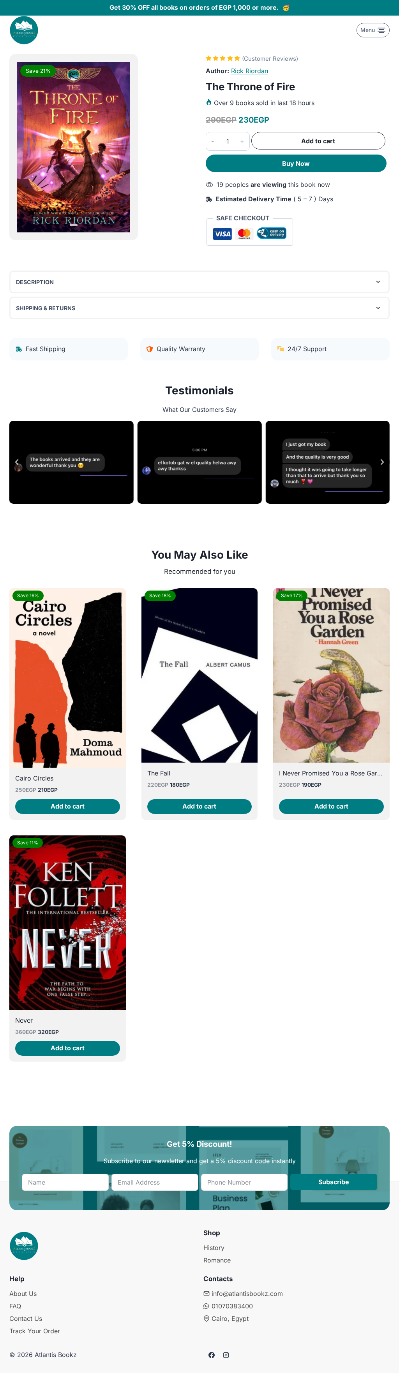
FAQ (15, 1306)
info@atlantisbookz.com (247, 1293)
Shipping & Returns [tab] (45, 308)
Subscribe (333, 1182)
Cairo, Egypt (230, 1318)
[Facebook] (211, 1355)
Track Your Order (34, 1331)
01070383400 (232, 1306)
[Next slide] (382, 462)
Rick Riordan (249, 71)
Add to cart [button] (68, 806)
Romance (217, 1260)
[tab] (73, 225)
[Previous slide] (17, 462)
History (213, 1248)
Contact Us (25, 1318)
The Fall (158, 773)
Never (24, 1020)
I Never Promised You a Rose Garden (333, 773)
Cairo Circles (34, 778)
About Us (23, 1293)
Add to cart (318, 141)
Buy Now (296, 163)
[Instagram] (226, 1355)
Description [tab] (35, 282)
